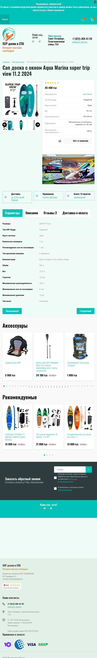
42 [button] (51, 387)
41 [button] (48, 387)
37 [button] (37, 387)
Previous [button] (4, 124)
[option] (21, 99)
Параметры (12, 212)
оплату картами (50, 197)
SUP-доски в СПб (13, 43)
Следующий (85, 311)
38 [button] (40, 387)
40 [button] (45, 387)
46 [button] (62, 387)
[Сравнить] (60, 141)
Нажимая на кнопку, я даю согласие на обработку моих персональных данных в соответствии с (72, 478)
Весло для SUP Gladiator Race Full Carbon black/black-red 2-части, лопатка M (47, 366)
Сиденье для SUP (13, 362)
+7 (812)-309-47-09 (82, 39)
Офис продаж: (54, 35)
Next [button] (37, 124)
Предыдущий (12, 311)
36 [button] (34, 387)
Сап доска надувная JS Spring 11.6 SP (46, 435)
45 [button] (59, 387)
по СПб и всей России (17, 198)
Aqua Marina (87, 94)
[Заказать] (89, 469)
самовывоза (79, 197)
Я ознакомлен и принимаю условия (71, 488)
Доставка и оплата (75, 212)
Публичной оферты (65, 490)
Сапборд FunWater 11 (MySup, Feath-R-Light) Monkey (15, 437)
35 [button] (31, 387)
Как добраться (53, 171)
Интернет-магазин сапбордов (12, 49)
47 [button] (65, 387)
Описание (32, 212)
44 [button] (56, 387)
